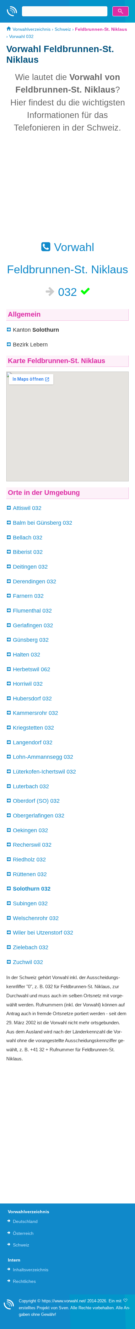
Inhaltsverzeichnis (30, 1269)
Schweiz (63, 29)
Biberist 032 (28, 552)
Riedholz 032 (29, 859)
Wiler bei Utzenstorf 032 (43, 933)
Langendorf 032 (32, 742)
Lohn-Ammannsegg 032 (43, 757)
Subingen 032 (30, 903)
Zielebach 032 (30, 947)
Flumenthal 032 (32, 611)
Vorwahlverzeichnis (31, 29)
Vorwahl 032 (21, 36)
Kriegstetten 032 (33, 728)
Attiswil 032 (27, 508)
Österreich (23, 1233)
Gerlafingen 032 (33, 625)
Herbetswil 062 (31, 669)
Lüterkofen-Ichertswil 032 (44, 772)
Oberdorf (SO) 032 (36, 801)
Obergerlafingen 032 (38, 815)
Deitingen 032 (30, 567)
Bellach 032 (27, 537)
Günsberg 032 (31, 640)
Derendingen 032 (34, 581)
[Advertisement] (67, 187)
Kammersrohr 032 (35, 713)
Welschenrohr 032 (36, 918)
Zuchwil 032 (28, 962)
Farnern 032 (28, 596)
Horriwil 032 (28, 684)
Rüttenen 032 (30, 874)
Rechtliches (24, 1281)
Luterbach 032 (31, 786)
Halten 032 (26, 654)
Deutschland (25, 1221)
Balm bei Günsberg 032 (42, 523)
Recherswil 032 (32, 845)
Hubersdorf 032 (32, 698)
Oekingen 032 (30, 830)
